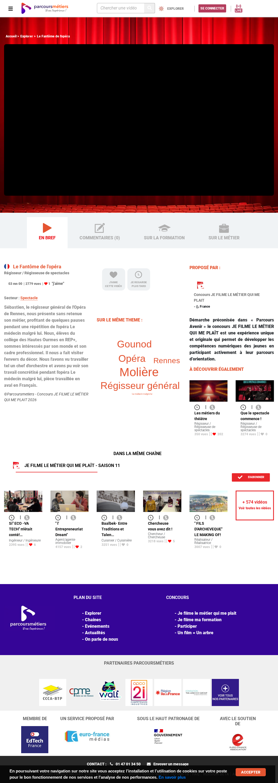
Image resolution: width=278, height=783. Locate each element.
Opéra (132, 358)
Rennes (166, 360)
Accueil (11, 36)
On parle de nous (101, 639)
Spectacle (29, 298)
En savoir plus (172, 777)
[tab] (47, 233)
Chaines (93, 619)
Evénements (97, 626)
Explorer (26, 36)
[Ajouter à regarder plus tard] (198, 407)
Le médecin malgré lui (142, 394)
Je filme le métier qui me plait (207, 613)
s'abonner (255, 477)
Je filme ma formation (200, 619)
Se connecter (212, 8)
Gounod (134, 344)
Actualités (95, 632)
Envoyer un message (171, 764)
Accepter (250, 772)
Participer (187, 626)
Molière (139, 372)
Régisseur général (140, 385)
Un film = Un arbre (195, 632)
